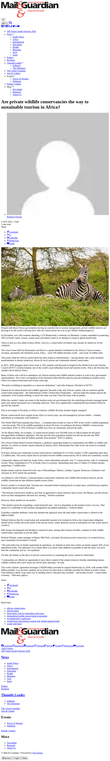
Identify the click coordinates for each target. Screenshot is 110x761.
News (5, 657)
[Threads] (9, 26)
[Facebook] (2, 26)
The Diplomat (13, 703)
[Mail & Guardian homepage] (55, 9)
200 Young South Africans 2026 (15, 651)
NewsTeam (37, 753)
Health (10, 673)
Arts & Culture (8, 711)
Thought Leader (13, 695)
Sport (9, 681)
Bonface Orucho (14, 217)
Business (5, 689)
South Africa (12, 663)
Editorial (11, 701)
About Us (11, 748)
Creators (9, 648)
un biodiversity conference (19, 618)
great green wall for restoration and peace (25, 613)
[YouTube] (18, 26)
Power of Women (15, 723)
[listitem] (6, 646)
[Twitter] (14, 26)
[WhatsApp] (16, 26)
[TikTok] (11, 26)
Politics (4, 686)
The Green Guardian (10, 708)
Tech (9, 679)
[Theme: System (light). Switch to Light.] (5, 23)
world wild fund (14, 624)
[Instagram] (4, 26)
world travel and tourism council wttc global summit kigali (33, 621)
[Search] (10, 23)
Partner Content (8, 731)
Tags (3, 648)
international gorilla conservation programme (27, 616)
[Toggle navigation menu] (3, 19)
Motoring (11, 676)
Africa (10, 666)
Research (11, 745)
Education (11, 671)
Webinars (11, 726)
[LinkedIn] (7, 26)
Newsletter (12, 743)
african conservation (16, 608)
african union (13, 611)
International (12, 668)
